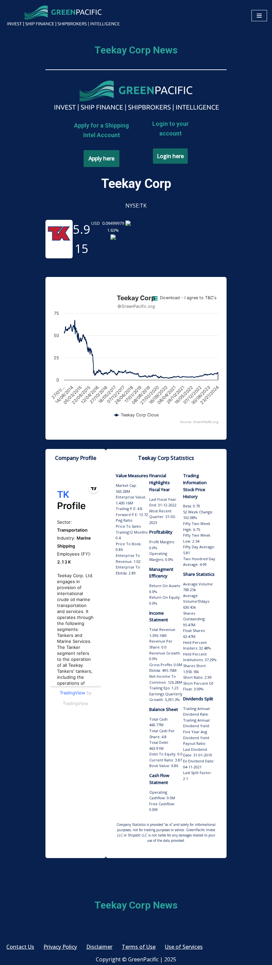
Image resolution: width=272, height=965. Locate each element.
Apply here (101, 158)
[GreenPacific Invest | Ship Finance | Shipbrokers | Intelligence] (63, 15)
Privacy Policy (60, 946)
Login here (170, 156)
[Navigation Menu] (259, 15)
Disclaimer (99, 946)
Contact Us (20, 946)
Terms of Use (139, 946)
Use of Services (184, 946)
